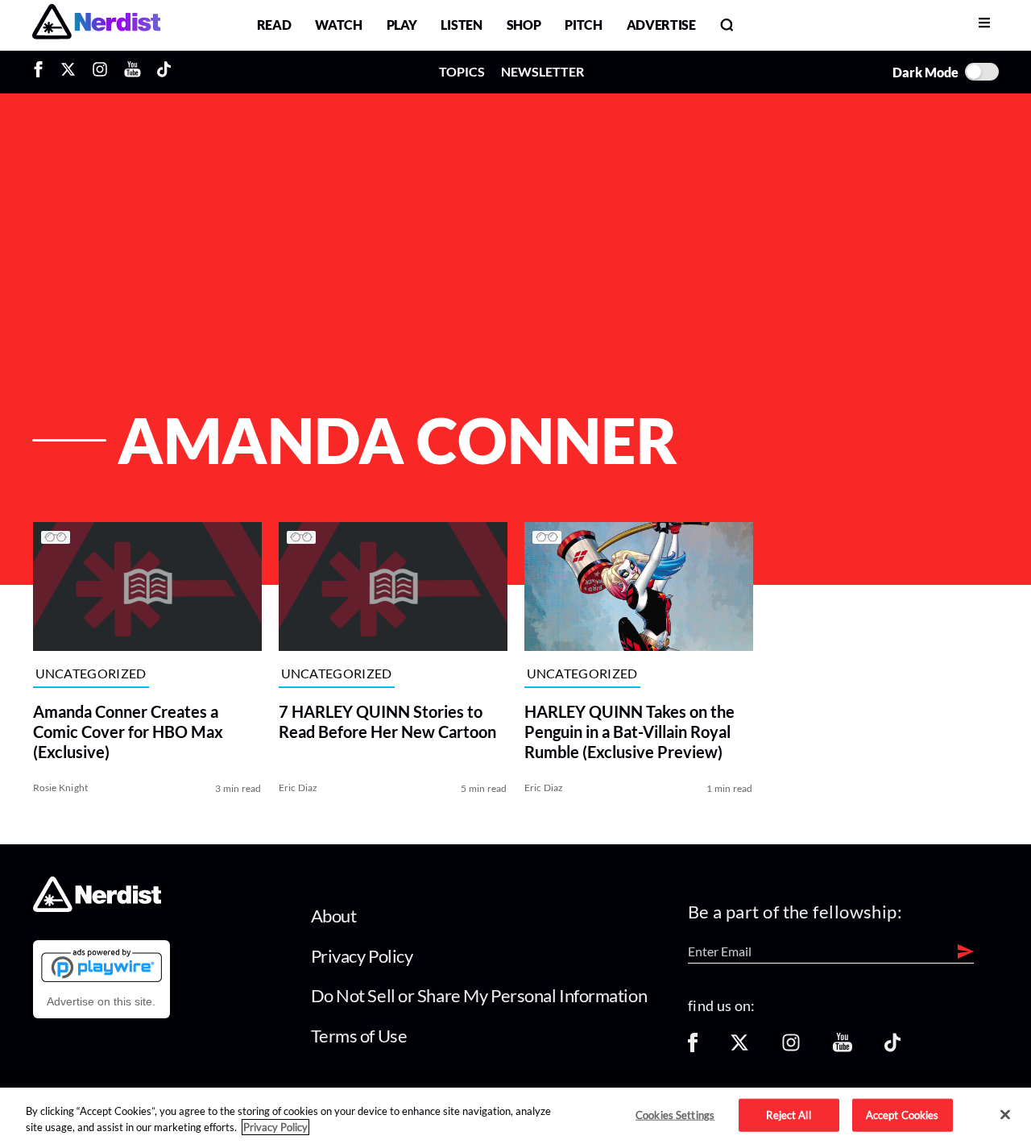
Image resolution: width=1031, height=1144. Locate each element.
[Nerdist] (96, 24)
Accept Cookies (902, 1114)
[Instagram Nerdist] (100, 72)
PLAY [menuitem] (402, 24)
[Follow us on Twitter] (739, 1048)
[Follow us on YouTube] (842, 1048)
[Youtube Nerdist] (132, 72)
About (334, 915)
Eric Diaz (298, 787)
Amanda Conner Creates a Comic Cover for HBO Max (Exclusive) (128, 731)
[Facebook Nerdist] (42, 72)
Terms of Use (359, 1036)
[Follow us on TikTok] (892, 1048)
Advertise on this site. (101, 1001)
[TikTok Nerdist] (164, 72)
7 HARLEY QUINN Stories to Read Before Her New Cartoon (387, 721)
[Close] (1005, 1115)
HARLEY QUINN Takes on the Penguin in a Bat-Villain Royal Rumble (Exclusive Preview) (629, 731)
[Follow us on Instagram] (791, 1048)
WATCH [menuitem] (338, 24)
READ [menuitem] (274, 24)
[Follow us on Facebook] (693, 1048)
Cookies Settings (675, 1114)
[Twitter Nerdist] (68, 72)
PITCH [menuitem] (583, 24)
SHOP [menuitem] (524, 24)
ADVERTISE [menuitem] (661, 24)
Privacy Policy (362, 956)
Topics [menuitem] (462, 71)
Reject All (788, 1114)
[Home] (97, 907)
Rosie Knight (61, 787)
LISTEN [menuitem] (461, 24)
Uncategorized (91, 674)
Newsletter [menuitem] (542, 71)
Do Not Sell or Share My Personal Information (479, 995)
